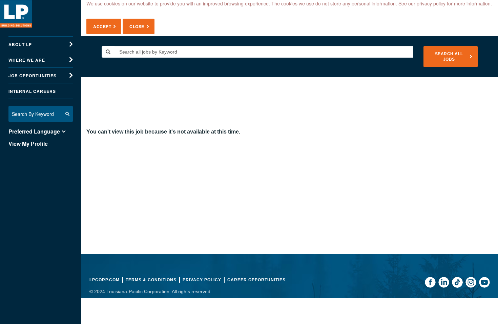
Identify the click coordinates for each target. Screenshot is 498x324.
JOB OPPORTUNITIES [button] (32, 75)
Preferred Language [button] (34, 131)
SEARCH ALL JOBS (449, 57)
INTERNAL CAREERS (32, 91)
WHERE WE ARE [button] (26, 60)
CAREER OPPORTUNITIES (256, 280)
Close (136, 26)
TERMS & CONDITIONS (151, 280)
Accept (102, 26)
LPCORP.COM (104, 280)
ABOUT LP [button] (20, 44)
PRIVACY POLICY (202, 280)
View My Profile (28, 143)
